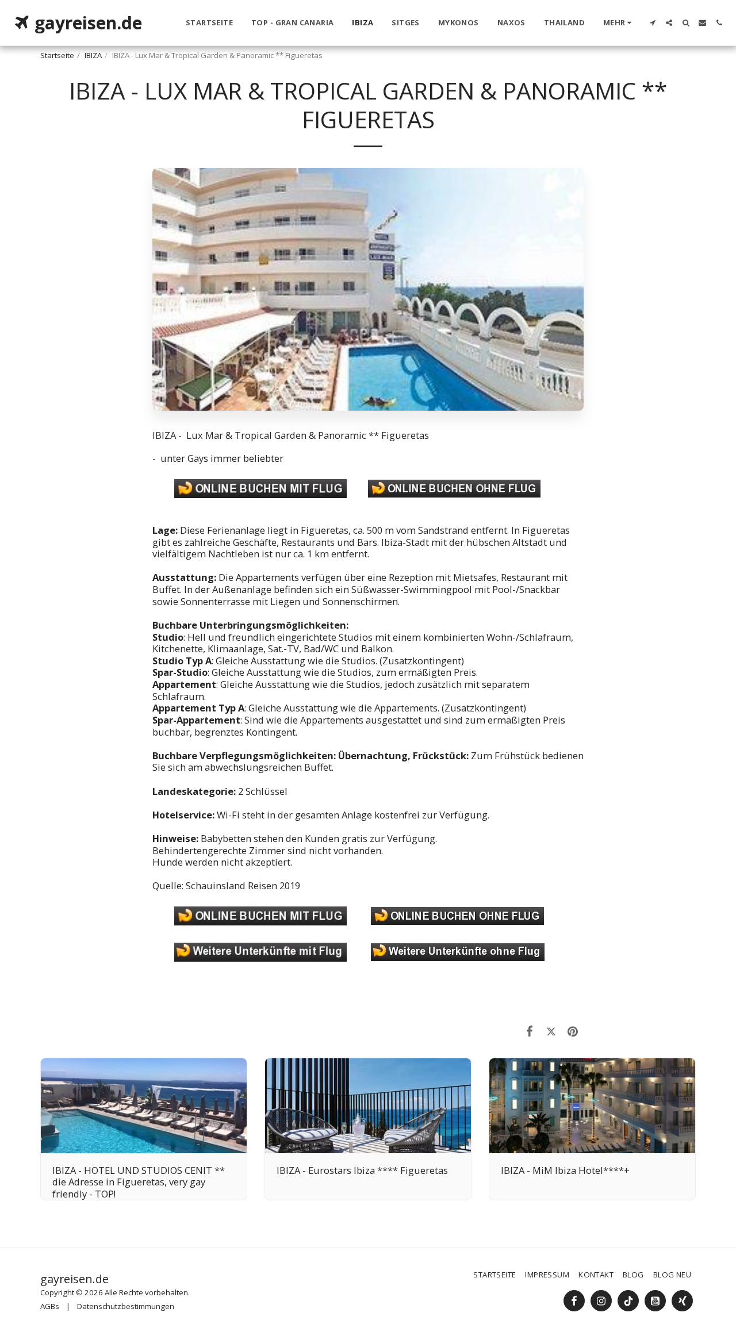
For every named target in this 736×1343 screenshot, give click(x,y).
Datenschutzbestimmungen (125, 1306)
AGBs (49, 1306)
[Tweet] (551, 1030)
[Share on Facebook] (529, 1030)
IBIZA (93, 55)
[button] (652, 22)
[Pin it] (573, 1030)
